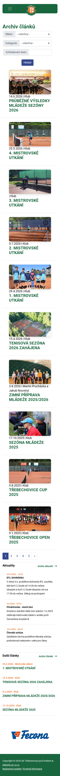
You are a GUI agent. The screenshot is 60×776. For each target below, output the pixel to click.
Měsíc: (9, 34)
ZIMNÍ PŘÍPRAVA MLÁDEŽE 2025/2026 (28, 397)
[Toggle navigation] (9, 8)
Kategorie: (11, 43)
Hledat (27, 62)
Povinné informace (32, 768)
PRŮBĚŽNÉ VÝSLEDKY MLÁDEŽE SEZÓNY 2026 (29, 105)
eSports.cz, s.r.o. (11, 764)
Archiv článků (48, 656)
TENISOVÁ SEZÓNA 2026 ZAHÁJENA (27, 345)
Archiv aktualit (48, 566)
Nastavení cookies (11, 768)
